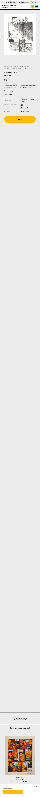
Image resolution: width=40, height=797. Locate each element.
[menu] (36, 6)
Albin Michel (24, 108)
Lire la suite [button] (8, 94)
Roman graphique (20, 718)
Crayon (23, 111)
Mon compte (25, 2)
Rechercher (11, 2)
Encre (27, 111)
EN (35, 2)
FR (32, 2)
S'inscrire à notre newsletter (13, 792)
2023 (22, 105)
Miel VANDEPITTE (17, 68)
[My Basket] (32, 7)
